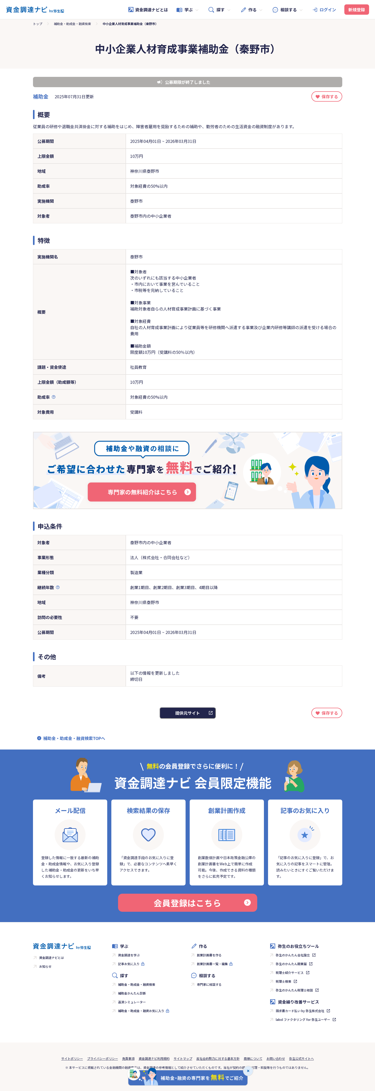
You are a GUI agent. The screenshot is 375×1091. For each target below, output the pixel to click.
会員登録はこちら (187, 903)
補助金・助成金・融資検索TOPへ (74, 738)
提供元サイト (187, 713)
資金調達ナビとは (151, 9)
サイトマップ (183, 1058)
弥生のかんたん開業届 (291, 964)
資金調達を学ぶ (129, 955)
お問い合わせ (275, 1058)
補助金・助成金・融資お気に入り (141, 1010)
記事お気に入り (129, 964)
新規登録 (356, 9)
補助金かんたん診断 (132, 993)
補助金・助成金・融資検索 (72, 23)
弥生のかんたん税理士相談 (294, 990)
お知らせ (45, 966)
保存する (330, 96)
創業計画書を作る (209, 955)
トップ (37, 23)
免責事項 (128, 1058)
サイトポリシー (72, 1058)
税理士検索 (283, 981)
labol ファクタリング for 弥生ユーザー (303, 1019)
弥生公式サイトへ (301, 1058)
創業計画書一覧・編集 (212, 964)
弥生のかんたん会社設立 (293, 955)
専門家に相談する (209, 984)
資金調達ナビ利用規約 (154, 1058)
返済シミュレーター (132, 1002)
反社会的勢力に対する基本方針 (218, 1058)
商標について (253, 1058)
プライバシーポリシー (102, 1058)
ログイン (328, 9)
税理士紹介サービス (290, 972)
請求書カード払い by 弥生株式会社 (300, 1010)
